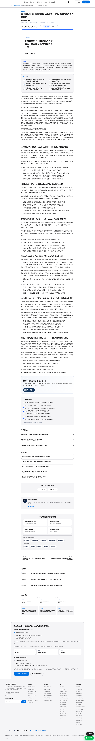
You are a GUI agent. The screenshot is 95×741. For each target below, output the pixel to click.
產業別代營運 (31, 702)
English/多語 (79, 724)
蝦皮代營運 (26, 540)
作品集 (45, 2)
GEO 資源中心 (63, 709)
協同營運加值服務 (48, 695)
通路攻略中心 (63, 704)
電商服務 (32, 2)
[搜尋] (64, 2)
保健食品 (33, 546)
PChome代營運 (52, 540)
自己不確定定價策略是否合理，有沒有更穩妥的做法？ (47, 466)
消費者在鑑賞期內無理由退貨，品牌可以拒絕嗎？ (47, 477)
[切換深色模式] (72, 2)
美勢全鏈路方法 (63, 695)
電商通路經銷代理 (31, 686)
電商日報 (62, 711)
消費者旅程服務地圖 (64, 698)
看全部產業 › (53, 546)
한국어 (39, 730)
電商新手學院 (79, 689)
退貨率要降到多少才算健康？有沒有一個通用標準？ (47, 472)
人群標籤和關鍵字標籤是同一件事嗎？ (31, 440)
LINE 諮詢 (77, 2)
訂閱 (24, 701)
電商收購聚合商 (47, 686)
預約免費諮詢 (79, 720)
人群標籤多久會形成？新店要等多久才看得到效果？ (35, 434)
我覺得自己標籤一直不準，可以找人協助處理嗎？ (34, 445)
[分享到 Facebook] (28, 26)
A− (56, 26)
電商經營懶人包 (79, 698)
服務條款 (83, 737)
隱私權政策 (78, 737)
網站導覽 (78, 722)
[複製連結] (35, 26)
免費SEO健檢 (79, 693)
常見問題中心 (79, 718)
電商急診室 (78, 691)
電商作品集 (62, 689)
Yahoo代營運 (43, 540)
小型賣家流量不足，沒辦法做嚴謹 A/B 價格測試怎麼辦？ (47, 456)
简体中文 (44, 730)
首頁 (11, 5)
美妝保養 (26, 546)
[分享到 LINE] (25, 26)
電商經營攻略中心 (64, 706)
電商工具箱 (78, 686)
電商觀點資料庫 (52, 2)
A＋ (60, 26)
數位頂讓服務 (47, 689)
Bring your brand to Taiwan (23, 730)
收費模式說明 (63, 693)
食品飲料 (46, 546)
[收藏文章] (39, 26)
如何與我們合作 (63, 691)
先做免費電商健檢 (37, 673)
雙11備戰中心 (63, 713)
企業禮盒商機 (63, 715)
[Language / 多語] (68, 2)
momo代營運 (35, 540)
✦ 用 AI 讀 (46, 26)
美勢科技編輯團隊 (25, 20)
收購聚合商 (39, 2)
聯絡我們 (6, 695)
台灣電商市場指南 (80, 700)
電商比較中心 (79, 715)
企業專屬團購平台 (48, 698)
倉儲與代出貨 (31, 698)
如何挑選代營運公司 (80, 706)
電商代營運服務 (31, 689)
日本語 (36, 730)
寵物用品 (39, 546)
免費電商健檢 (86, 2)
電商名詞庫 (78, 713)
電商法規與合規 (79, 709)
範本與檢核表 (79, 702)
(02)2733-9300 (8, 693)
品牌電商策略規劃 (31, 693)
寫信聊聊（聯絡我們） (21, 673)
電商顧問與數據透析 (32, 691)
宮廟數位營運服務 (48, 700)
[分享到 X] (32, 26)
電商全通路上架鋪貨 (32, 695)
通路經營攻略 (63, 702)
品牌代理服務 (47, 691)
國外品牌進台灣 (47, 693)
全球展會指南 (79, 711)
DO (25, 500)
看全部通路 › (61, 540)
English (32, 730)
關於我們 (26, 2)
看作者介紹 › (31, 506)
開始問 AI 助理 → (28, 390)
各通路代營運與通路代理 (33, 700)
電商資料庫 (78, 704)
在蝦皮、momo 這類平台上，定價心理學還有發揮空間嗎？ (47, 461)
